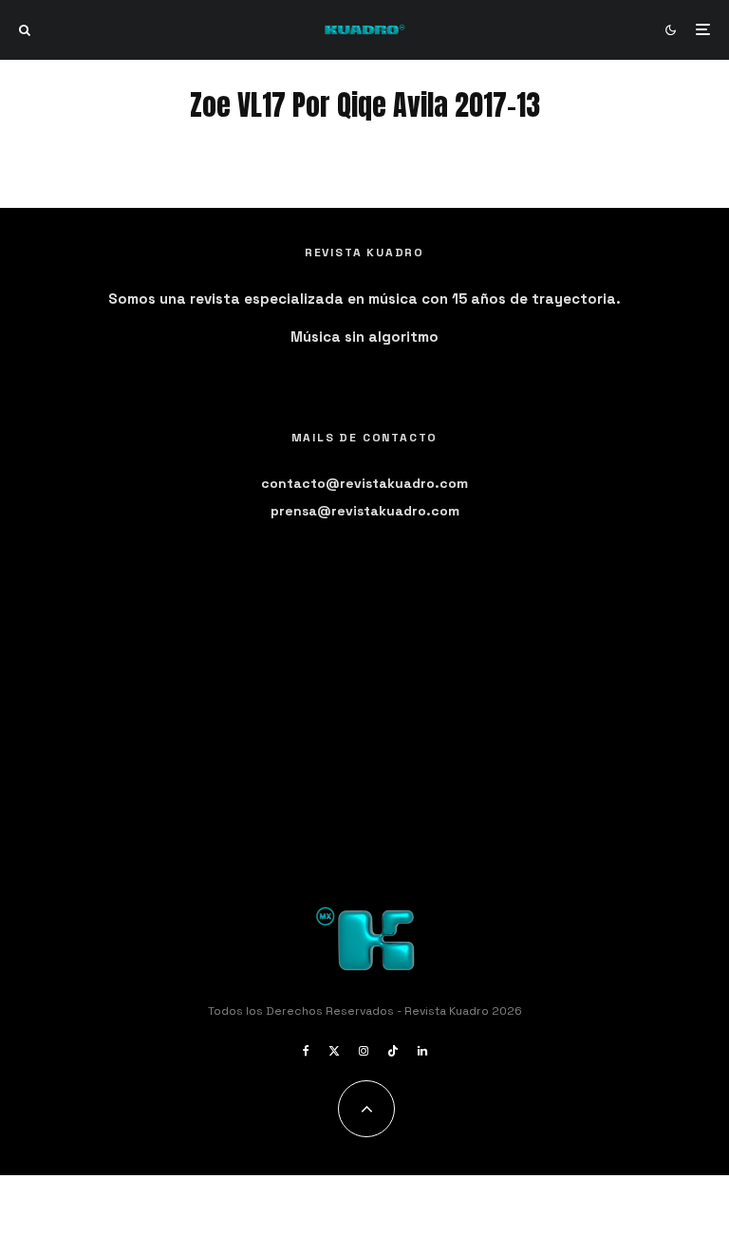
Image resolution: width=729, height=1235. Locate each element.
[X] (334, 1051)
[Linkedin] (422, 1051)
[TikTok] (393, 1051)
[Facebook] (306, 1051)
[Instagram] (363, 1051)
